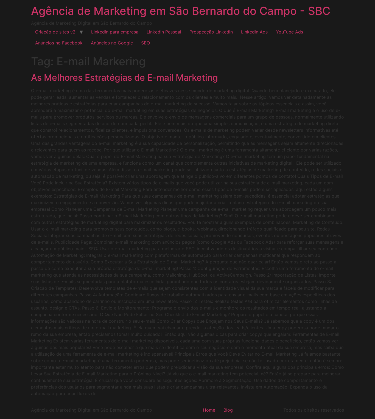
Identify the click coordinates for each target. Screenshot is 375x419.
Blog (228, 410)
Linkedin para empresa (114, 32)
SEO (145, 43)
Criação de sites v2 (55, 32)
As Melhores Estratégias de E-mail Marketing (124, 77)
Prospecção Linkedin (211, 32)
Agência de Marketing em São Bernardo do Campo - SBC (180, 11)
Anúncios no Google (112, 43)
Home (209, 410)
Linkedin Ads (254, 32)
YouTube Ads (289, 32)
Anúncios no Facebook (59, 43)
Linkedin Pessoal (164, 32)
